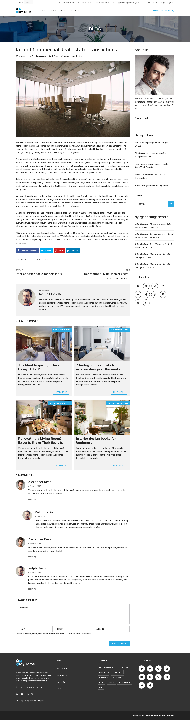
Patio (101, 682)
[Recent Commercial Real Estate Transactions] (73, 99)
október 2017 (62, 668)
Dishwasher (104, 672)
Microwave (117, 677)
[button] (28, 2)
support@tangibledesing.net (32, 700)
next (107, 274)
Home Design (76, 56)
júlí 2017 (60, 688)
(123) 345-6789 (67, 2)
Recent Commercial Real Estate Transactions (150, 176)
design (37, 259)
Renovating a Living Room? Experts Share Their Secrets (40, 440)
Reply (30, 499)
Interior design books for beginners (151, 185)
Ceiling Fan (123, 667)
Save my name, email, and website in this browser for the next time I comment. (54, 633)
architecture (23, 259)
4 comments (41, 56)
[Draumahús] (23, 10)
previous (39, 271)
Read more (61, 392)
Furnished (103, 677)
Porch (111, 682)
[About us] (154, 75)
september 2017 (63, 675)
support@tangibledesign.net (128, 2)
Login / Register (167, 2)
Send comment (119, 643)
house (47, 259)
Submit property (162, 10)
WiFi (101, 687)
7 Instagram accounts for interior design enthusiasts (98, 367)
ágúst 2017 (61, 682)
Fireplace (118, 672)
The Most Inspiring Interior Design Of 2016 (40, 367)
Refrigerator (124, 682)
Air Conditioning (106, 667)
